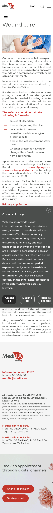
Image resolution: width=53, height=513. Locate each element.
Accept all (9, 299)
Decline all (27, 299)
